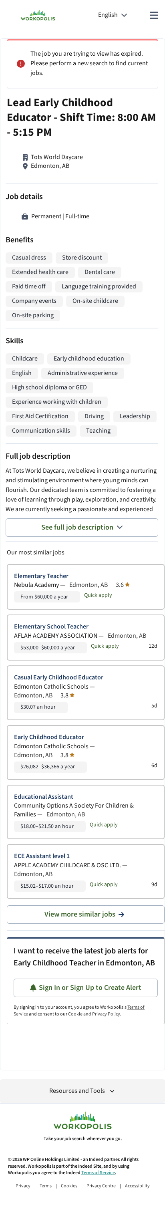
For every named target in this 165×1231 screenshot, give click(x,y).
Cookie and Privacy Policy (94, 1014)
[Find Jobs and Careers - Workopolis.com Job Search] (37, 15)
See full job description (77, 527)
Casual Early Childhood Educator (58, 677)
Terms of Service (98, 1173)
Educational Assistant (43, 797)
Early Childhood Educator (49, 737)
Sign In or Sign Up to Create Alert (90, 987)
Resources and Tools (77, 1091)
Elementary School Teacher (51, 627)
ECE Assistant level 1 (42, 856)
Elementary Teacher (41, 576)
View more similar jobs (79, 914)
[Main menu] (154, 15)
